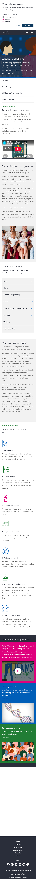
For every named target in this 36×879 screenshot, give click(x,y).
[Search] (27, 32)
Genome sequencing (11, 295)
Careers (18, 856)
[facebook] (8, 864)
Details (18, 25)
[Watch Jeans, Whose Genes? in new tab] (18, 671)
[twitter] (16, 864)
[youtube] (24, 864)
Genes (6, 288)
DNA (5, 281)
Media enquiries (18, 850)
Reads (5, 302)
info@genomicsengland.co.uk (21, 870)
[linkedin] (12, 864)
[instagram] (27, 864)
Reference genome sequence (15, 308)
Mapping (7, 315)
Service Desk (18, 847)
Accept (28, 25)
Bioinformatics (9, 329)
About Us (18, 853)
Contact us (18, 844)
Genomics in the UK (8, 99)
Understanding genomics (10, 87)
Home (18, 841)
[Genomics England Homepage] (5, 32)
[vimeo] (20, 864)
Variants (6, 322)
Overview (5, 80)
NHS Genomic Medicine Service (12, 93)
